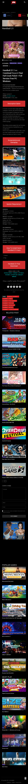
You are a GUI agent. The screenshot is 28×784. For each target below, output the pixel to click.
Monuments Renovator (8, 581)
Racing (4, 438)
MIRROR (14, 276)
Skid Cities (4, 767)
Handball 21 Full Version (9, 305)
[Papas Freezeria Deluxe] (14, 685)
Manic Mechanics (6, 599)
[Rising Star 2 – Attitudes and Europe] (14, 721)
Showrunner (5, 748)
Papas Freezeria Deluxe (8, 693)
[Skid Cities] (14, 758)
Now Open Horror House (8, 459)
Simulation (8, 12)
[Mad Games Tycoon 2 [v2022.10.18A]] (14, 341)
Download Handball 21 (13, 296)
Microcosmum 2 (6, 636)
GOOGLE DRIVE (8, 273)
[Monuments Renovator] (14, 573)
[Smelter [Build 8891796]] (14, 414)
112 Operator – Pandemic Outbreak (11, 331)
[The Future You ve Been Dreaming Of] (14, 377)
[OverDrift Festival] (14, 432)
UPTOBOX (21, 273)
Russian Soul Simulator (8, 673)
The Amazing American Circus (10, 367)
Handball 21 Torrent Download (10, 309)
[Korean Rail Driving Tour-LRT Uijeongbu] (14, 609)
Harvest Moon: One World (8, 404)
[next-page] (5, 481)
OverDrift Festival (6, 441)
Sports (20, 63)
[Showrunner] (14, 740)
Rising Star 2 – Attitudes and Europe (11, 730)
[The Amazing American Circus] (14, 359)
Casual (4, 457)
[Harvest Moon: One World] (14, 396)
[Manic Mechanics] (14, 591)
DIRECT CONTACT (6, 655)
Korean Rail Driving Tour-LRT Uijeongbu (12, 618)
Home (3, 12)
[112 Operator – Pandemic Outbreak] (14, 322)
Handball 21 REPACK (8, 307)
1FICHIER (7, 275)
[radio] (8, 287)
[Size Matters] (14, 703)
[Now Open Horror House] (14, 451)
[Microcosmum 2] (14, 628)
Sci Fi (3, 764)
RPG (3, 727)
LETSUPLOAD (14, 275)
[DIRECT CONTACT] (14, 646)
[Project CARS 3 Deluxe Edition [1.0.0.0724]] (14, 469)
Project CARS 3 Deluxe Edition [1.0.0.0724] (12, 477)
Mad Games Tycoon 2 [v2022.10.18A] (11, 349)
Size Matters (5, 711)
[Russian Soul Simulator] (14, 665)
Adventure (4, 365)
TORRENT (15, 273)
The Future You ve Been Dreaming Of (11, 386)
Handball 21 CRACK (7, 298)
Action (4, 597)
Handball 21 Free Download (9, 301)
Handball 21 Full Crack (8, 303)
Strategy (4, 328)
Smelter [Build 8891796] (8, 422)
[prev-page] (3, 481)
